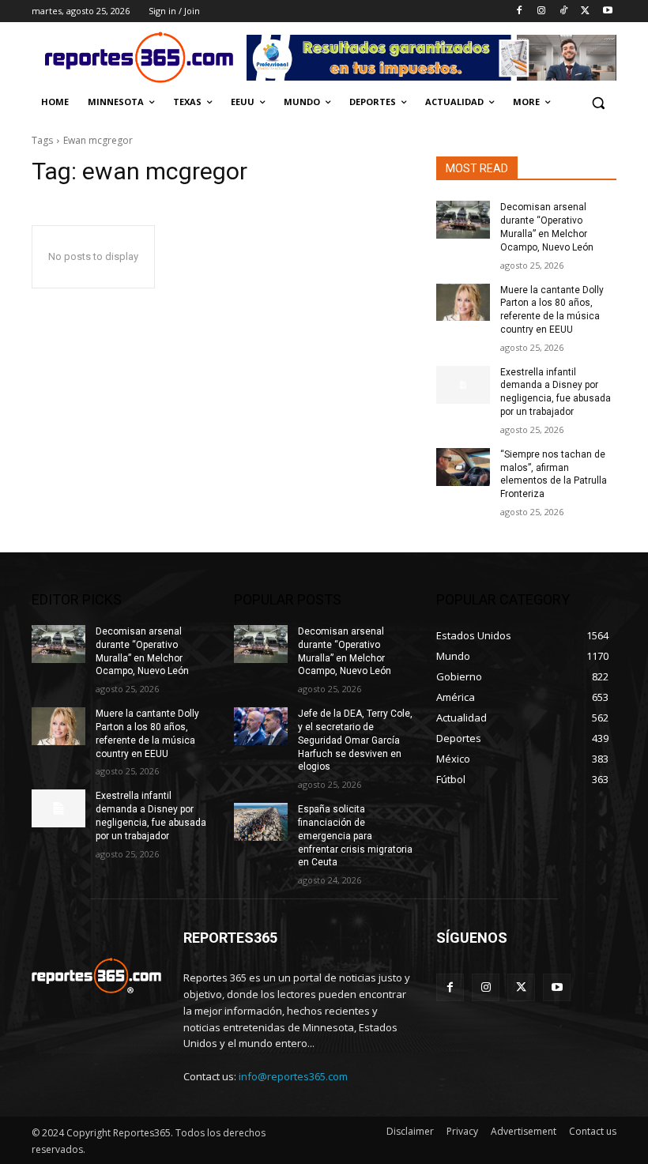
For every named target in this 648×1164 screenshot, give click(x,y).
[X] (585, 11)
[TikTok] (564, 11)
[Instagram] (542, 11)
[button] (597, 102)
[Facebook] (519, 11)
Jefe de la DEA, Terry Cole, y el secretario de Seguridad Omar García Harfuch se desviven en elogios (355, 740)
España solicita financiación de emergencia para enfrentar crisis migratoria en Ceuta (355, 836)
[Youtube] (607, 11)
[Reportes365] (139, 57)
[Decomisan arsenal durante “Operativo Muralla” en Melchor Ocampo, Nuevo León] (463, 220)
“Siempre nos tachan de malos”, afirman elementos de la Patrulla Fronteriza (553, 474)
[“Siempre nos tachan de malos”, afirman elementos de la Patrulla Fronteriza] (463, 467)
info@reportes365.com (293, 1076)
